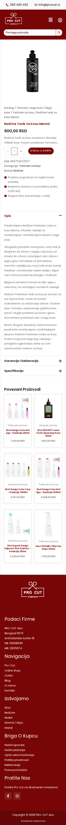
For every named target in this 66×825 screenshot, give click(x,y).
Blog (7, 680)
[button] (40, 20)
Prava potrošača (16, 770)
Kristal (8, 728)
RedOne (18, 171)
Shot (8, 708)
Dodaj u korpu (41, 150)
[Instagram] (17, 796)
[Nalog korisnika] (60, 20)
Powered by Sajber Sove (33, 821)
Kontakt (10, 690)
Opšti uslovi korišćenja (19, 755)
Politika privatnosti (17, 760)
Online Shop (12, 670)
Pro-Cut (10, 665)
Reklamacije (12, 765)
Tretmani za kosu (23, 112)
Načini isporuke (15, 745)
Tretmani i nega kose (29, 108)
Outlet (9, 675)
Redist (9, 718)
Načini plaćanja (15, 750)
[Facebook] (8, 796)
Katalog (9, 108)
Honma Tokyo (14, 723)
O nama (10, 685)
